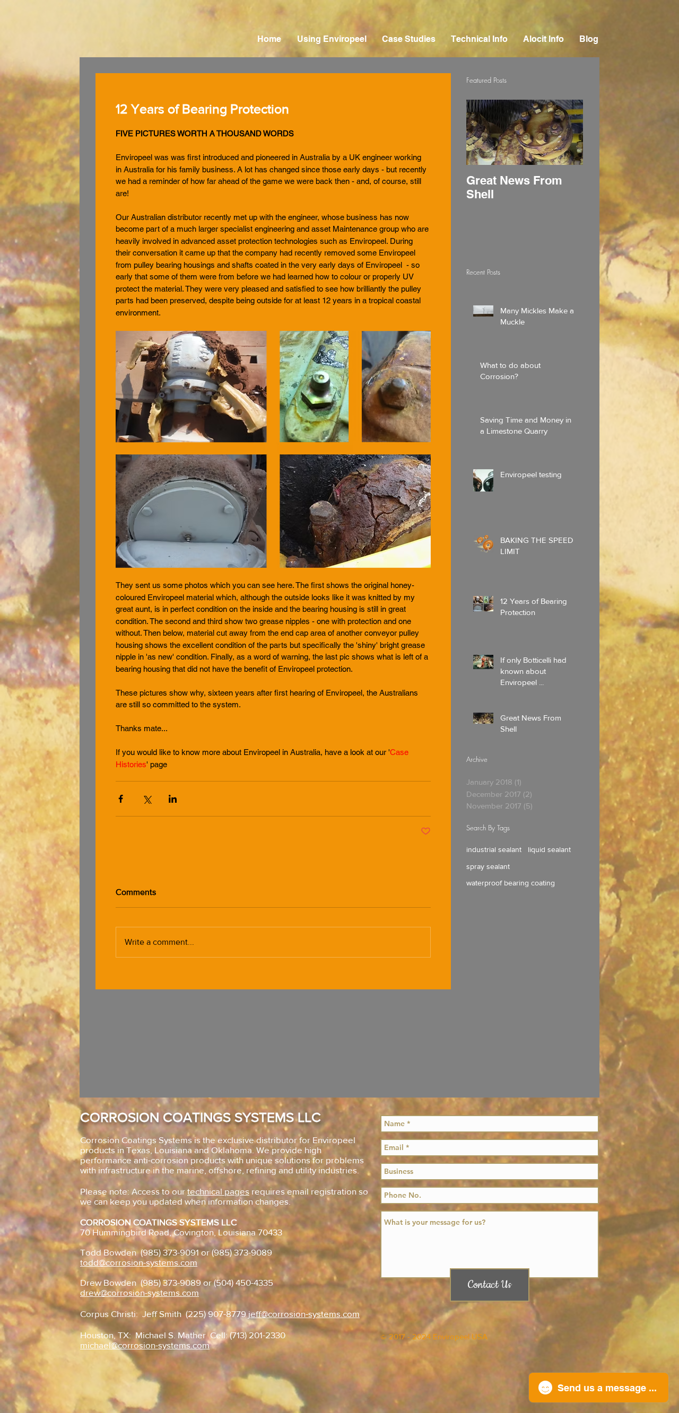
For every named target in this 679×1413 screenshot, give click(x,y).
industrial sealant (493, 849)
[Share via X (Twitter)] (147, 799)
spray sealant (488, 866)
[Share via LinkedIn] (173, 799)
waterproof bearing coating (510, 883)
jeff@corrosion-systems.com (304, 1314)
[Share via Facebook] (121, 799)
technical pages (218, 1191)
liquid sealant (549, 849)
